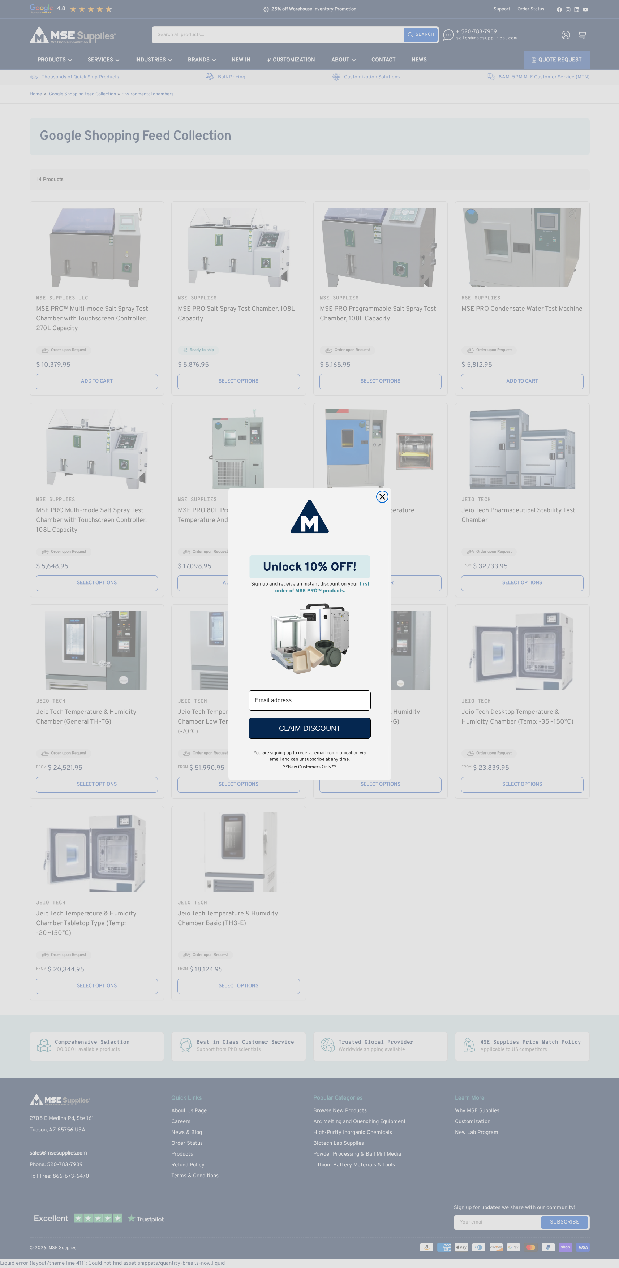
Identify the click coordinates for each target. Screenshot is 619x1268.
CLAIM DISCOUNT (309, 728)
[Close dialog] (382, 497)
